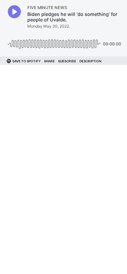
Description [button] (90, 61)
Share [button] (49, 61)
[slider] (54, 41)
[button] (14, 11)
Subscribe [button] (67, 61)
